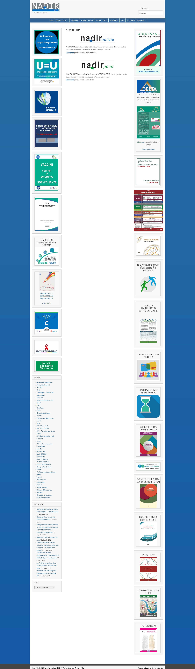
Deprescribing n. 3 (46, 298)
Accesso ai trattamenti (44, 382)
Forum (39, 421)
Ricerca (39, 485)
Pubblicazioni (61, 20)
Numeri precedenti (148, 149)
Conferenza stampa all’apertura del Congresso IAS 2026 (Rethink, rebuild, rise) (47, 555)
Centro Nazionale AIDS (45, 400)
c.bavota (159, 668)
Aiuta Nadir (131, 20)
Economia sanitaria (43, 413)
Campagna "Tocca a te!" (45, 392)
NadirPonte (41, 457)
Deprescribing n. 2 (46, 296)
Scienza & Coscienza (44, 490)
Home (52, 20)
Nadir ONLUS (41, 454)
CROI (39, 403)
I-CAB (39, 441)
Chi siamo (140, 20)
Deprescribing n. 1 (46, 293)
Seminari (40, 492)
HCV (38, 423)
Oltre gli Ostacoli (42, 459)
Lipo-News (40, 449)
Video (122, 20)
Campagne (75, 20)
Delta (38, 405)
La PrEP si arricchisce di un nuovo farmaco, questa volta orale (47, 565)
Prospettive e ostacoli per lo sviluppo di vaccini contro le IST (46, 573)
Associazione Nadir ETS (52, 668)
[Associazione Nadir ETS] (46, 6)
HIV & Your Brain (43, 428)
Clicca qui (70, 53)
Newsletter (114, 20)
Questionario (46, 303)
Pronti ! (39, 477)
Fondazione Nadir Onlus (45, 418)
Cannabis (40, 398)
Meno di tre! (41, 451)
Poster (39, 469)
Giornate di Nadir (87, 20)
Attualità (39, 387)
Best (38, 390)
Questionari (41, 482)
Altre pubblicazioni (43, 385)
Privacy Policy (80, 668)
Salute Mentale (42, 487)
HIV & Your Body (43, 426)
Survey (98, 20)
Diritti (105, 20)
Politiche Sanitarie (43, 462)
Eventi (39, 415)
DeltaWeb (40, 408)
